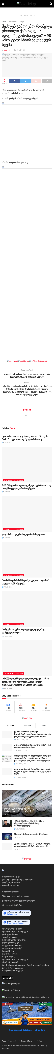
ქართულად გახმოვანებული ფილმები (17, 879)
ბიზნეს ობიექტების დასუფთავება (15, 965)
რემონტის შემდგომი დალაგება (15, 932)
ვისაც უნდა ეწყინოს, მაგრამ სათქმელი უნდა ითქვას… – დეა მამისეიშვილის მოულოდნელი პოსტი (32, 771)
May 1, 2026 (6, 538)
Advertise (13, 1041)
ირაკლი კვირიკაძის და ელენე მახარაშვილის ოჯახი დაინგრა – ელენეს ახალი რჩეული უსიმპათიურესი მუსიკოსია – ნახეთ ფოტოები (32, 758)
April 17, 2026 (7, 688)
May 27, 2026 (7, 443)
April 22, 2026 (7, 636)
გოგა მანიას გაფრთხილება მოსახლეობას (23, 534)
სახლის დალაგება (9, 957)
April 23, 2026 (7, 587)
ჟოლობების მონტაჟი (10, 943)
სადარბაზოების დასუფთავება (14, 940)
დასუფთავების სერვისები (12, 948)
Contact (39, 1041)
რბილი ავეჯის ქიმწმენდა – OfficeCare (27, 1030)
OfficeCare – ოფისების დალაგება (15, 896)
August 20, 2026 (10, 814)
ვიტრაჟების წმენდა (10, 934)
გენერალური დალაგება (12, 929)
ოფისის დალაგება (9, 937)
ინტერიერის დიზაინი (10, 962)
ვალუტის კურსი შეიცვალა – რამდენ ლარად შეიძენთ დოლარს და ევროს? (24, 809)
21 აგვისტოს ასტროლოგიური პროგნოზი (30, 834)
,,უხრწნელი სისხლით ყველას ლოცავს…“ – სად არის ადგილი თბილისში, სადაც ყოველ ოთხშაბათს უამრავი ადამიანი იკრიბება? (25, 681)
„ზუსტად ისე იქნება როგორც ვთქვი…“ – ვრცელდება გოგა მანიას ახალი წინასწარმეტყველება (30, 823)
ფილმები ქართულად (11, 877)
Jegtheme (5, 1048)
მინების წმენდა (8, 951)
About (4, 1041)
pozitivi (7, 50)
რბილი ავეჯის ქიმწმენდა (12, 905)
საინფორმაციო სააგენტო (12, 968)
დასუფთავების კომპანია (12, 945)
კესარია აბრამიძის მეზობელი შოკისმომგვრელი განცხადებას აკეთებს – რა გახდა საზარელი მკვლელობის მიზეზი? (32, 734)
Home (4, 22)
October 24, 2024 (20, 50)
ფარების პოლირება (10, 885)
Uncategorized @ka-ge (16, 22)
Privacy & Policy (27, 1041)
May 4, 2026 (6, 492)
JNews (9, 1046)
